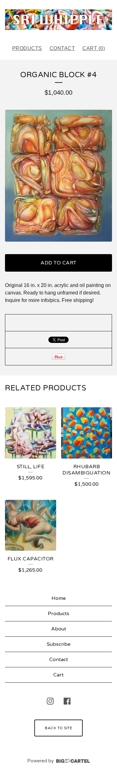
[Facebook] (67, 701)
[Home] (58, 19)
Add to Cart (58, 263)
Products (27, 48)
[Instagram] (50, 701)
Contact (62, 48)
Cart (58, 675)
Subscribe (59, 644)
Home (58, 598)
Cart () (93, 48)
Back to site (58, 728)
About (58, 629)
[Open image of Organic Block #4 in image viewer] (58, 176)
